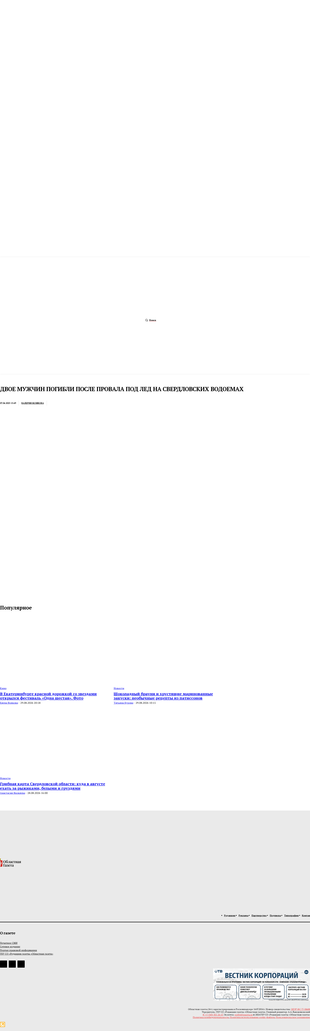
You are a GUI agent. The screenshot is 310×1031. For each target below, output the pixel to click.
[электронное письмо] (54, 403)
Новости (6, 396)
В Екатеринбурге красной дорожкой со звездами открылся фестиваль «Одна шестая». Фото (48, 696)
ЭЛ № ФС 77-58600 (300, 1009)
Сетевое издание (10, 946)
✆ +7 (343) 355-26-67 (213, 1014)
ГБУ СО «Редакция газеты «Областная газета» (26, 953)
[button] (150, 320)
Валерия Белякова (32, 403)
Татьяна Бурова (123, 703)
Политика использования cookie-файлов (252, 1017)
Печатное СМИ (8, 943)
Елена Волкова (9, 703)
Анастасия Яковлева (12, 793)
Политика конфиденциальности (211, 1017)
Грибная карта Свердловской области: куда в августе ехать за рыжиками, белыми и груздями (52, 786)
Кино (3, 688)
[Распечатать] (66, 403)
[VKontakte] (10, 597)
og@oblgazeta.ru (244, 1014)
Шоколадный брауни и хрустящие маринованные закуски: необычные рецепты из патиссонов (163, 696)
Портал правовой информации (18, 950)
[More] (102, 403)
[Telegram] (78, 403)
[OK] (16, 597)
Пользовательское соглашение (293, 1017)
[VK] (90, 403)
